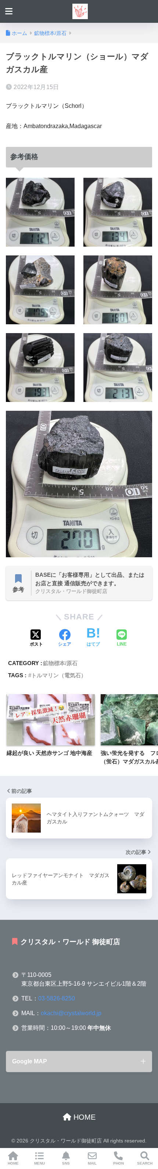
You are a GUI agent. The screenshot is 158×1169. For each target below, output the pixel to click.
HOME (83, 1117)
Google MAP (29, 1061)
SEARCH (144, 1163)
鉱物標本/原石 (60, 663)
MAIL (92, 1163)
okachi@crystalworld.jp (71, 1013)
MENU (39, 1163)
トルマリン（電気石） (58, 675)
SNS (66, 1163)
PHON (118, 1163)
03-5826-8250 (56, 998)
